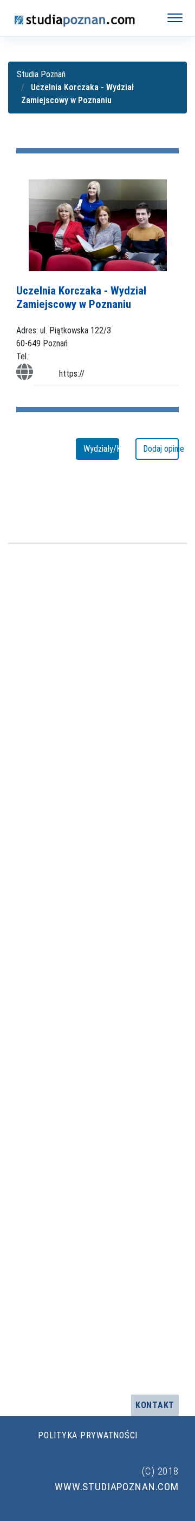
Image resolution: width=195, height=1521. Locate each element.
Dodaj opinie (161, 449)
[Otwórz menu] (175, 18)
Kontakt (154, 1405)
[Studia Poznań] (79, 18)
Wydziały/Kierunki (101, 449)
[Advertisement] (97, 969)
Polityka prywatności (88, 1435)
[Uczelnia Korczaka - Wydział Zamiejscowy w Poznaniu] (98, 224)
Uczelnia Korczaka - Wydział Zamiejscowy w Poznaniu (81, 297)
